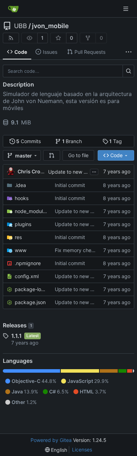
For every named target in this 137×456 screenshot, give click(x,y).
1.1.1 (16, 335)
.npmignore (28, 263)
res (18, 237)
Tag (115, 141)
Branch (72, 141)
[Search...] (128, 71)
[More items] (128, 52)
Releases (17, 325)
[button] (51, 155)
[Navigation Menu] (126, 8)
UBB (20, 26)
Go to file (78, 155)
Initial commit (70, 185)
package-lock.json (31, 289)
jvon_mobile (50, 26)
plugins (23, 224)
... (94, 171)
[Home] (13, 8)
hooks (21, 198)
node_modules (31, 211)
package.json (30, 302)
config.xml (27, 276)
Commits (28, 141)
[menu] (56, 450)
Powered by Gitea (51, 440)
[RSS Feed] (11, 38)
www (20, 250)
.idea (20, 185)
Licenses (82, 449)
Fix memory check (76, 250)
